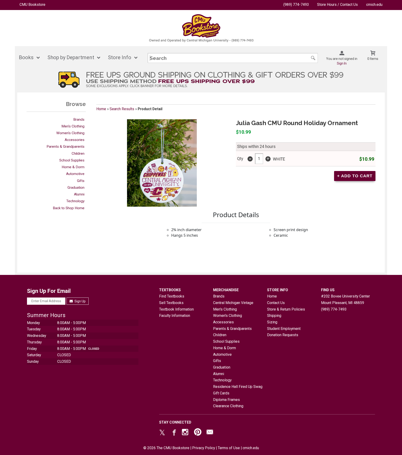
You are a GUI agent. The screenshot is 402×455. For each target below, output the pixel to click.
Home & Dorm (73, 167)
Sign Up (80, 301)
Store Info (119, 57)
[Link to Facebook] (173, 433)
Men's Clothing (72, 126)
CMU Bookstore (32, 4)
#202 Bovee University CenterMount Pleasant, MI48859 (345, 299)
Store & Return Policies (286, 309)
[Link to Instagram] (185, 433)
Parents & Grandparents (65, 146)
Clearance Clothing (228, 406)
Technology (75, 201)
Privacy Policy (203, 448)
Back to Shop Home (68, 208)
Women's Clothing (70, 133)
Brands (78, 119)
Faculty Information (174, 315)
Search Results (122, 109)
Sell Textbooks (171, 303)
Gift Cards (221, 393)
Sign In (342, 63)
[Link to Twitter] (162, 433)
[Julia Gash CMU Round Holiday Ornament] (162, 163)
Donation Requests (282, 335)
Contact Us (276, 303)
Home (101, 109)
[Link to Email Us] (210, 433)
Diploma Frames (226, 399)
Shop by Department (70, 57)
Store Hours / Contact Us (337, 4)
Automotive (75, 174)
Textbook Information (176, 309)
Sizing (272, 322)
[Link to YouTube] (197, 433)
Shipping (274, 315)
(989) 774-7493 (296, 4)
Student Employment (284, 328)
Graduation (75, 187)
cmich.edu (374, 4)
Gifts (80, 181)
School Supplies (71, 160)
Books (26, 57)
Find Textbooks (171, 296)
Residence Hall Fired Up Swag (237, 386)
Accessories (74, 140)
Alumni (79, 194)
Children (78, 153)
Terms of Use (229, 448)
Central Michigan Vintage (233, 303)
